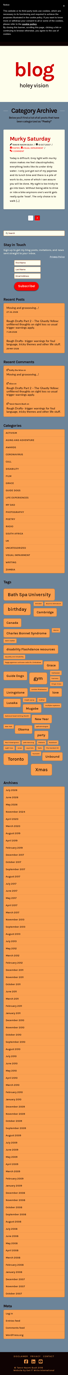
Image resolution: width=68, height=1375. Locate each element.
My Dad (10, 504)
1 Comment (18, 151)
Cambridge (45, 612)
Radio (9, 526)
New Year (42, 719)
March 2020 (13, 826)
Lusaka (12, 703)
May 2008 (12, 1243)
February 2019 (14, 847)
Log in (9, 1313)
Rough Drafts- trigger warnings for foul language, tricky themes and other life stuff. (33, 343)
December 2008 (15, 1192)
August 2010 (13, 1049)
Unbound (52, 756)
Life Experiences (17, 497)
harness (55, 678)
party (41, 735)
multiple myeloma (52, 705)
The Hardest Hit (52, 748)
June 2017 (11, 890)
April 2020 (12, 818)
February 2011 (14, 1005)
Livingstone (15, 692)
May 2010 (11, 1070)
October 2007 (14, 1293)
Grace (10, 483)
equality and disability (14, 657)
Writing (11, 562)
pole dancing (28, 742)
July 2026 (11, 790)
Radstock (53, 742)
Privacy (36, 1356)
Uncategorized (16, 547)
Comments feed (15, 1327)
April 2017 (11, 905)
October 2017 (13, 862)
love (55, 692)
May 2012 (11, 948)
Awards (11, 447)
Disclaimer (21, 1356)
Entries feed (13, 1320)
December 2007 (15, 1279)
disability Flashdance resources (30, 649)
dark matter (10, 641)
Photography (15, 512)
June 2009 (12, 1149)
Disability (12, 468)
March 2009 (13, 1171)
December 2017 (15, 854)
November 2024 (15, 811)
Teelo (40, 748)
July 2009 (11, 1142)
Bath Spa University (29, 594)
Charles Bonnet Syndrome (26, 633)
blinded (38, 604)
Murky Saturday (30, 138)
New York (8, 726)
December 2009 (15, 1106)
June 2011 (11, 991)
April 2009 (12, 1164)
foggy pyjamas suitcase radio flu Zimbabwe (23, 662)
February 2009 (14, 1178)
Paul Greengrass (12, 742)
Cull (8, 461)
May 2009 (11, 1156)
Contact (48, 1356)
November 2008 (15, 1200)
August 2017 (13, 876)
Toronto (16, 759)
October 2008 (14, 1207)
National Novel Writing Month (17, 716)
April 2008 (12, 1250)
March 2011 (12, 998)
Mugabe (32, 708)
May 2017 (11, 898)
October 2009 (14, 1120)
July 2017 (11, 883)
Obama (23, 729)
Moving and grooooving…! (22, 308)
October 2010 (13, 1034)
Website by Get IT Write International (33, 1370)
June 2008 (12, 1236)
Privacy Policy (57, 256)
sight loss (9, 748)
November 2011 (15, 977)
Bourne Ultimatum (53, 604)
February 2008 (15, 1264)
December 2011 (14, 969)
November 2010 (15, 1027)
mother (42, 700)
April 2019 (11, 840)
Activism (11, 432)
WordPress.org (14, 1335)
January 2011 (13, 1013)
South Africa (14, 533)
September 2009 (16, 1128)
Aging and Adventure (20, 440)
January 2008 (14, 1272)
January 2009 (14, 1185)
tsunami (36, 754)
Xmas (41, 769)
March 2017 (12, 912)
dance (56, 630)
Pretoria (41, 742)
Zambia (10, 569)
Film (8, 476)
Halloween (56, 673)
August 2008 (13, 1221)
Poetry (16, 148)
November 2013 (15, 919)
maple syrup (29, 700)
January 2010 (13, 1099)
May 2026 (11, 804)
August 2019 (13, 833)
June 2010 (12, 1063)
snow (20, 748)
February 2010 (14, 1092)
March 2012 (12, 955)
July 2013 (11, 941)
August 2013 (13, 933)
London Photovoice (38, 689)
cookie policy (29, 24)
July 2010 (11, 1056)
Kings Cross (56, 684)
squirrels (30, 748)
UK (7, 540)
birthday (17, 609)
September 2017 (15, 869)
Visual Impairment (33, 148)
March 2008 (13, 1257)
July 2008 (11, 1228)
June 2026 (12, 797)
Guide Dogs (13, 490)
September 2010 (15, 1041)
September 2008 (16, 1214)
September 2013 (15, 926)
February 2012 (14, 962)
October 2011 (13, 984)
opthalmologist (42, 726)
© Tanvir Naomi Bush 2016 (28, 1368)
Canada (12, 623)
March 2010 (12, 1084)
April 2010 (12, 1077)
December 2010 (15, 1020)
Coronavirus (14, 454)
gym (38, 678)
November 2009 (15, 1113)
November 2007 (15, 1286)
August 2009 (13, 1135)
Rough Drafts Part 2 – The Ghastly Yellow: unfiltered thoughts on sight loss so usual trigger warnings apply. (32, 324)
